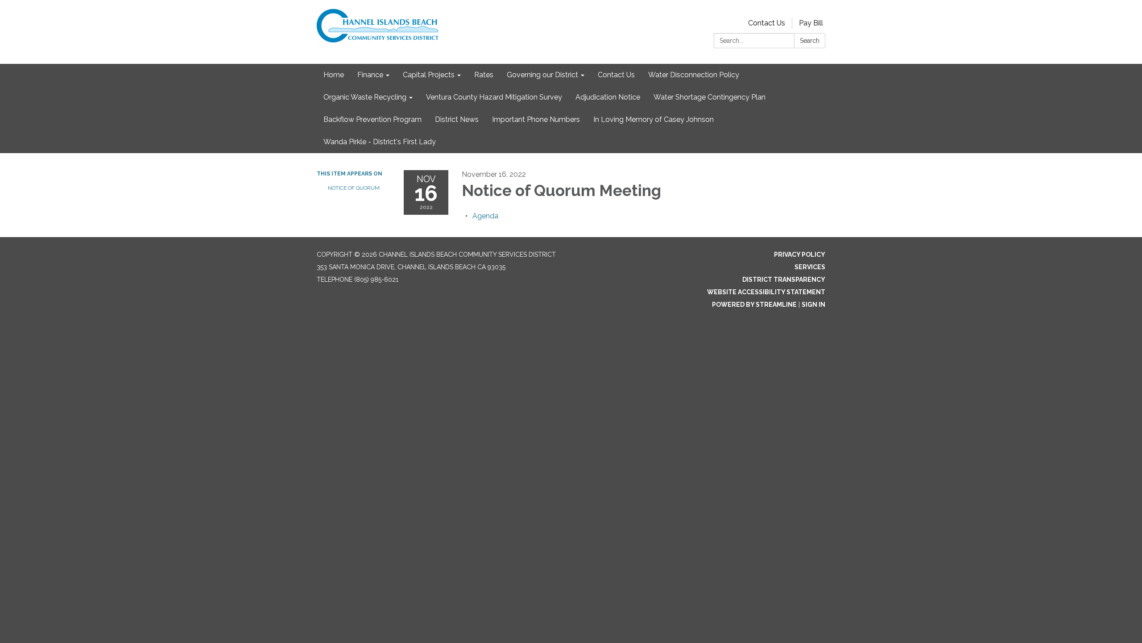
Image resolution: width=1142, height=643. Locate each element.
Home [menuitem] (333, 75)
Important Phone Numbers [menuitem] (536, 119)
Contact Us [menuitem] (616, 75)
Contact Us (766, 23)
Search (809, 40)
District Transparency (783, 279)
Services (809, 267)
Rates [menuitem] (483, 75)
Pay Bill (811, 23)
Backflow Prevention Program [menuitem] (372, 119)
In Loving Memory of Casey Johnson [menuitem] (653, 119)
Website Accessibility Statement (766, 292)
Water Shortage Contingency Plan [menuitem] (709, 97)
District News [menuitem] (457, 119)
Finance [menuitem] (370, 75)
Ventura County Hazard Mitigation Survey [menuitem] (494, 97)
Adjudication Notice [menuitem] (607, 97)
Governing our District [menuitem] (542, 75)
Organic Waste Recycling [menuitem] (364, 97)
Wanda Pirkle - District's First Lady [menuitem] (379, 142)
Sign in (813, 304)
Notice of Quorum (354, 188)
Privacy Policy (799, 254)
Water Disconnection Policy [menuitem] (693, 75)
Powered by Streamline (754, 304)
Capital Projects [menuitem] (429, 75)
